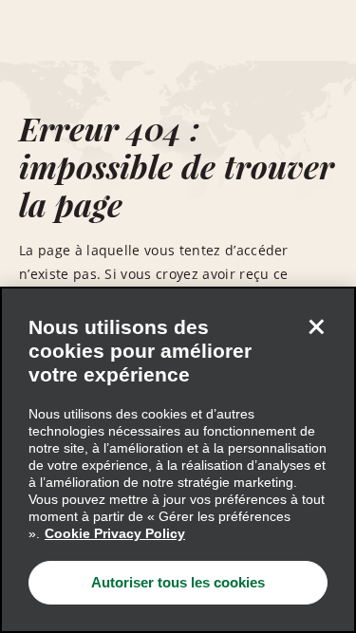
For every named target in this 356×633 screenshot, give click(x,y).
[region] (178, 460)
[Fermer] (316, 326)
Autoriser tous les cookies (178, 582)
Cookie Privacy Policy (115, 533)
